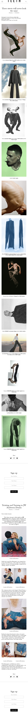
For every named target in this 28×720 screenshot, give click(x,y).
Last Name (14, 485)
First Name (14, 481)
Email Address (14, 476)
